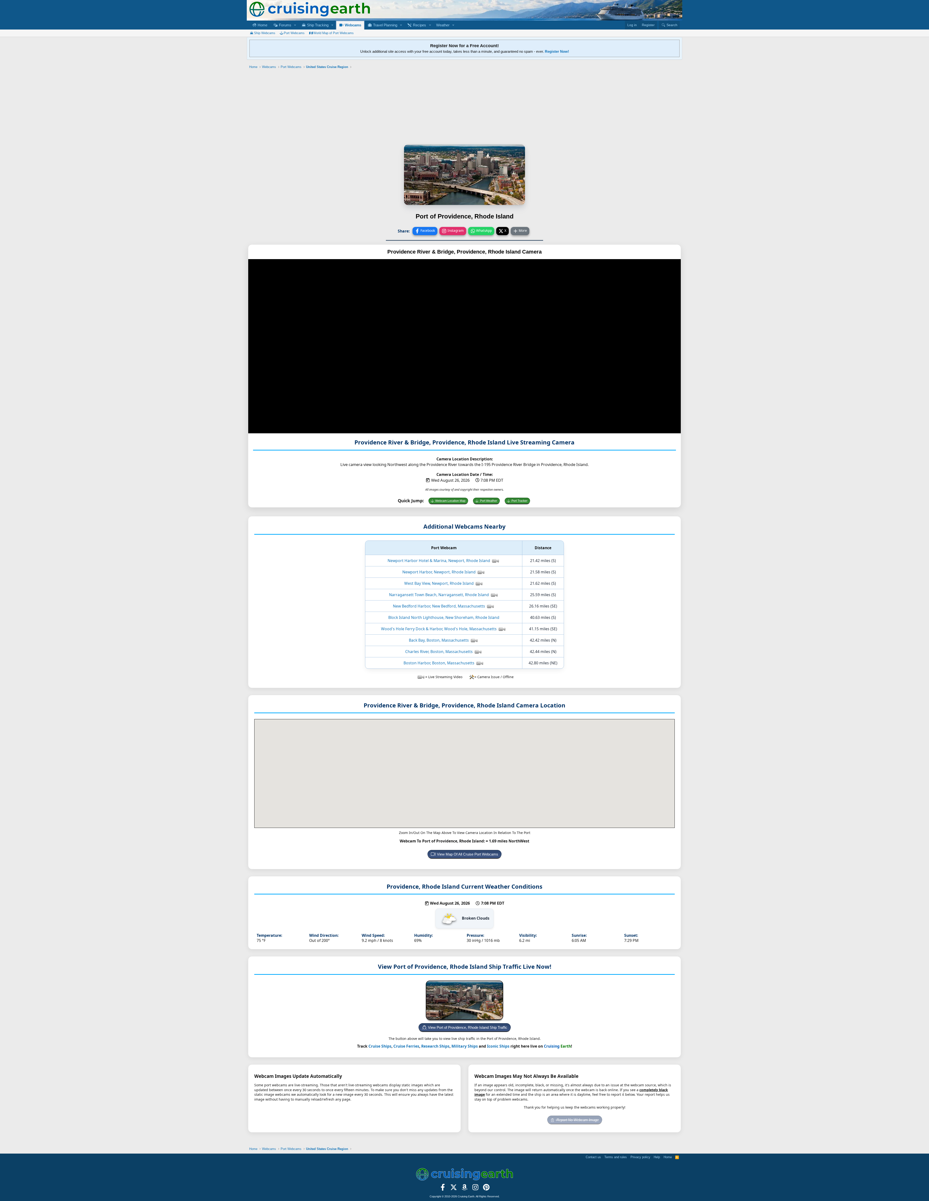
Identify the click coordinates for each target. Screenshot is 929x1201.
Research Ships (435, 1046)
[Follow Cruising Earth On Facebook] (442, 1188)
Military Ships (464, 1046)
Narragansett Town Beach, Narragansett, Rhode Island (439, 594)
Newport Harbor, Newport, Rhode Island (439, 572)
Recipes (419, 25)
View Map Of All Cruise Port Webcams (467, 854)
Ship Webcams (264, 33)
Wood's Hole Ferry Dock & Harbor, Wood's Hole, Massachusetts (439, 628)
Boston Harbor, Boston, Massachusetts (439, 663)
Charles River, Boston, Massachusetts (439, 651)
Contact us (593, 1157)
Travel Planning (384, 25)
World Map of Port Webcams (333, 33)
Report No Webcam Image (577, 1120)
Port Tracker (519, 501)
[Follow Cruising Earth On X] (453, 1188)
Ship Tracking (317, 25)
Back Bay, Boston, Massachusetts (439, 640)
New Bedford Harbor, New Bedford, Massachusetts (439, 606)
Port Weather (488, 501)
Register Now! (557, 51)
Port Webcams (294, 33)
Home (262, 25)
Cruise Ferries (406, 1046)
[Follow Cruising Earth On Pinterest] (486, 1188)
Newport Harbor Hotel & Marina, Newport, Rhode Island (439, 560)
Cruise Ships (379, 1046)
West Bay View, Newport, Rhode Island (439, 583)
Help (657, 1157)
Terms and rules (615, 1157)
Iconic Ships (498, 1046)
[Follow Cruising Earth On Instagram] (475, 1188)
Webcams (352, 25)
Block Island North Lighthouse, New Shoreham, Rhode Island (443, 617)
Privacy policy (640, 1157)
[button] (295, 25)
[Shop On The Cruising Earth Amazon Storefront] (464, 1188)
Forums (284, 25)
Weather (443, 25)
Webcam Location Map (450, 501)
